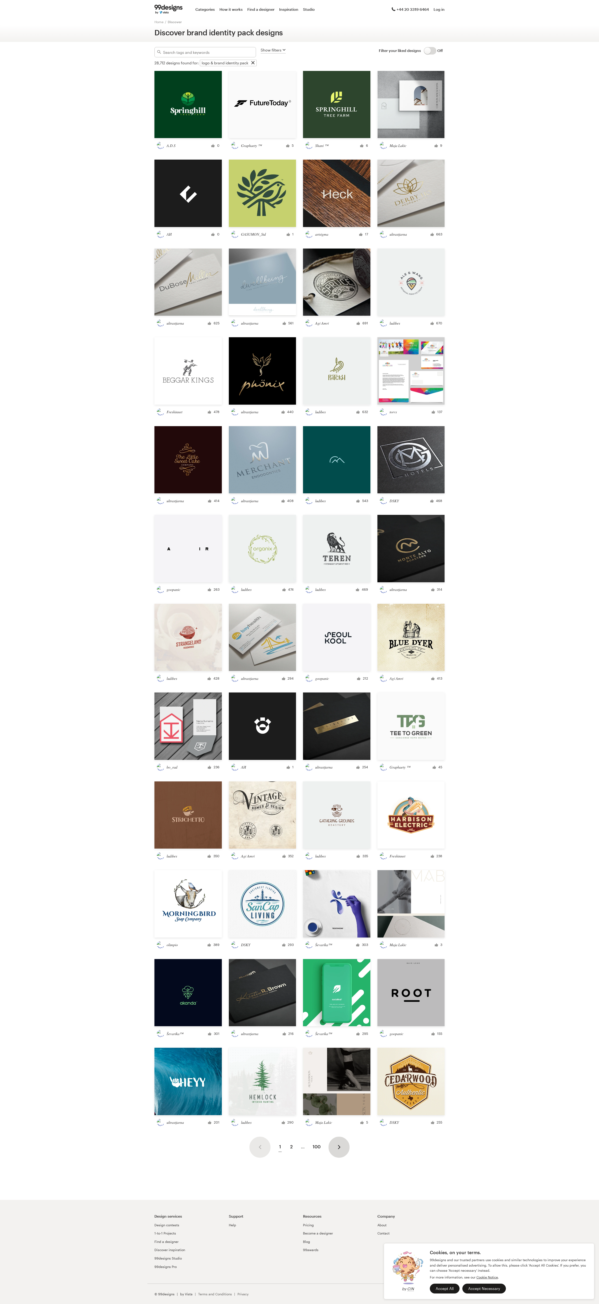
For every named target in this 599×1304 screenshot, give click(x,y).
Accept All (445, 1288)
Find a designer (260, 9)
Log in (439, 9)
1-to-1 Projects (165, 1233)
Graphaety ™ (251, 145)
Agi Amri (322, 323)
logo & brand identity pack (225, 63)
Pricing (308, 1225)
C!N (410, 1288)
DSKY (394, 500)
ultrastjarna (398, 234)
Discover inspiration (169, 1250)
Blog (306, 1242)
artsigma (321, 234)
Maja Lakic (398, 145)
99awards (310, 1250)
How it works (231, 9)
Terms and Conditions (215, 1294)
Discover (175, 22)
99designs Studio (168, 1258)
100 (317, 1146)
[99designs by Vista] (168, 9)
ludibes (395, 323)
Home (159, 22)
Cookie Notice (487, 1277)
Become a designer (318, 1233)
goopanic (173, 589)
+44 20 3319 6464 (413, 9)
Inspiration (288, 9)
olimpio (172, 944)
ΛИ (169, 234)
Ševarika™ (323, 944)
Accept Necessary (484, 1288)
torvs (393, 411)
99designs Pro (165, 1267)
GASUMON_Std (253, 234)
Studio (309, 9)
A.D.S (171, 145)
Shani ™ (321, 145)
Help (232, 1225)
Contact (383, 1233)
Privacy (242, 1294)
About (382, 1225)
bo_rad (172, 767)
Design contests (166, 1225)
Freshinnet (174, 411)
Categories (205, 9)
